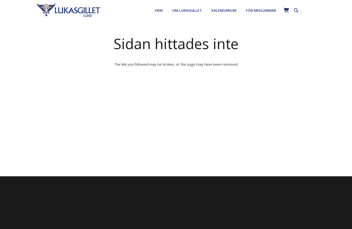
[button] (205, 10)
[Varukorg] (286, 10)
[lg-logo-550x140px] (68, 10)
